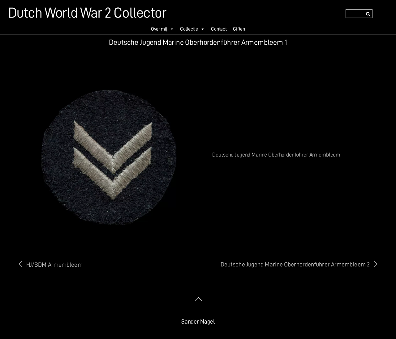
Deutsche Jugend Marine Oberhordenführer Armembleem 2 (295, 264)
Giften (239, 29)
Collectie (189, 29)
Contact (219, 29)
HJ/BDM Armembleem (54, 265)
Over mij (159, 29)
